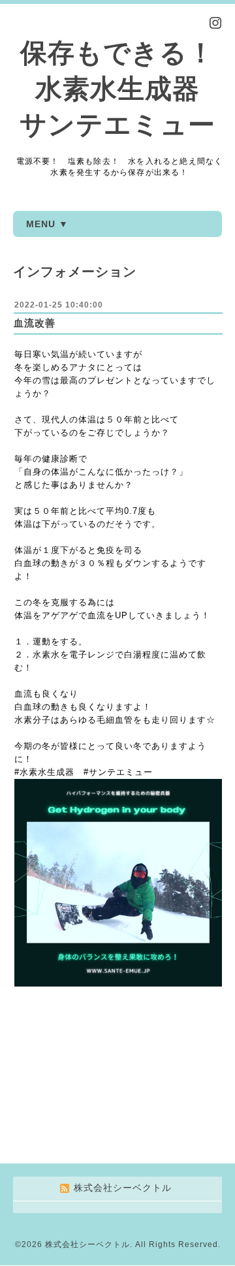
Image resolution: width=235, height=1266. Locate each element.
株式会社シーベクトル (87, 1244)
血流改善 (34, 322)
